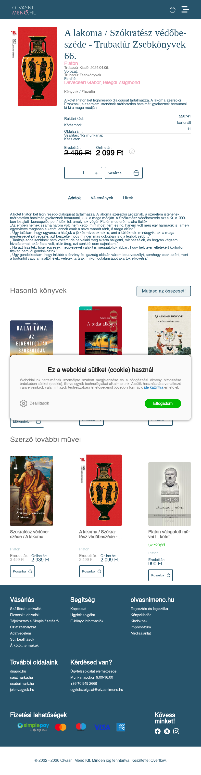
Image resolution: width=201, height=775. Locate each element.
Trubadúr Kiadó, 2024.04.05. (86, 68)
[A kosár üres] (173, 10)
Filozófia (88, 92)
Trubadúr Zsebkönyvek (82, 75)
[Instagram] (176, 731)
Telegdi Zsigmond (121, 82)
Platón (71, 63)
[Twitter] (167, 731)
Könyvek (71, 92)
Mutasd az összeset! (164, 291)
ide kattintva (153, 387)
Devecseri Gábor (82, 82)
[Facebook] (158, 731)
